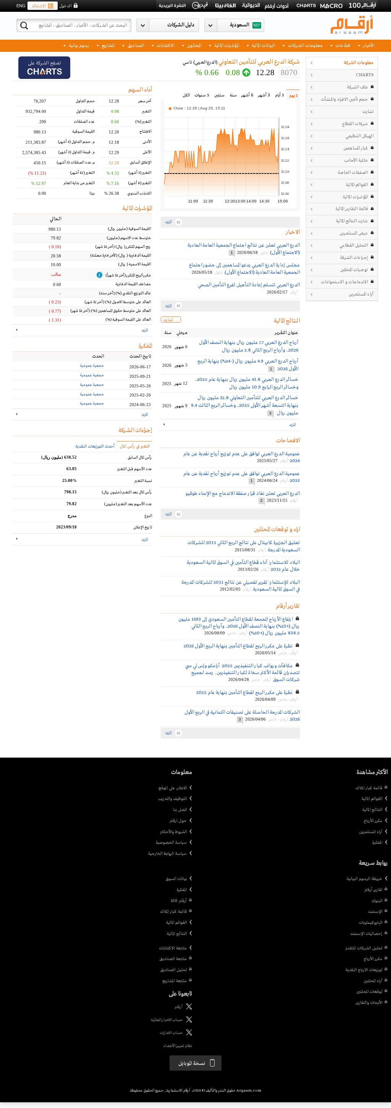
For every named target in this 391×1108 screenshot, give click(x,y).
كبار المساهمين (355, 148)
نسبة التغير (143, 481)
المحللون (193, 45)
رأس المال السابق (140, 457)
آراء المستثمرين (361, 294)
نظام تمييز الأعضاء (177, 1046)
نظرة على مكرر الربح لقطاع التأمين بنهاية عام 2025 (244, 692)
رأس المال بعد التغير (127, 492)
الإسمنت (375, 911)
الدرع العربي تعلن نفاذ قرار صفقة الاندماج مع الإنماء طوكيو (243, 493)
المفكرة (377, 842)
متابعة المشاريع (174, 981)
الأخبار (368, 45)
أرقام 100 (179, 901)
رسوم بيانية (78, 45)
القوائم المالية (357, 185)
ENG (21, 5)
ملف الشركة (357, 87)
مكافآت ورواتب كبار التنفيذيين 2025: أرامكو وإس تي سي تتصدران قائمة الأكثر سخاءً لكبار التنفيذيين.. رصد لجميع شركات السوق (242, 673)
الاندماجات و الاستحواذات (344, 282)
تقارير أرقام (373, 890)
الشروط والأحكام (173, 832)
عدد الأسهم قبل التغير (134, 469)
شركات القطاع (355, 124)
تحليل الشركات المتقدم (363, 948)
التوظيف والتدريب (172, 798)
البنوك (377, 901)
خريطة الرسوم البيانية (364, 879)
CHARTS (364, 75)
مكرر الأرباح (373, 821)
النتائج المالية (372, 810)
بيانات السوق (176, 879)
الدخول (65, 6)
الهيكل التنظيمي (359, 136)
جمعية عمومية (92, 365)
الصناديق (135, 45)
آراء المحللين (373, 981)
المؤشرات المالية (226, 45)
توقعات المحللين (369, 991)
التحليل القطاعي (353, 245)
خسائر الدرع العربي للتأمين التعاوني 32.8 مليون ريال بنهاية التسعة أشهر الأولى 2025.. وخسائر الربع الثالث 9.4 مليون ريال (244, 405)
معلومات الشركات (305, 45)
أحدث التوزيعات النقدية (95, 446)
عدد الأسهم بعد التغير (128, 504)
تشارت (367, 111)
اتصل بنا (180, 810)
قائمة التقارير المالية (351, 209)
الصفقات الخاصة (353, 172)
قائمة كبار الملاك (368, 788)
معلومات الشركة (358, 63)
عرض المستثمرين (353, 233)
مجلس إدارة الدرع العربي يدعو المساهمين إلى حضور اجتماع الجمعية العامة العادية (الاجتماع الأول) (244, 268)
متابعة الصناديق (173, 959)
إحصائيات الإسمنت (366, 933)
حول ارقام (178, 821)
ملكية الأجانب (356, 160)
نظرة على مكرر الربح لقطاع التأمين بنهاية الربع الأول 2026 (238, 646)
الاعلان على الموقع (172, 788)
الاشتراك (39, 6)
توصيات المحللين (354, 270)
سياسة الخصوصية (171, 842)
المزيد (292, 424)
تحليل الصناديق (173, 970)
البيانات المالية (262, 45)
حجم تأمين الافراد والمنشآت (344, 99)
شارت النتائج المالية (352, 221)
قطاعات (342, 45)
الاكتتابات (164, 45)
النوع (148, 516)
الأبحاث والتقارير (369, 1002)
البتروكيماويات (370, 922)
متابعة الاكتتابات (173, 948)
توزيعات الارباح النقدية (363, 970)
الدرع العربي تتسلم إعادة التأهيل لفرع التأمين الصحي (249, 285)
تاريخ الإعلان (142, 527)
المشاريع (107, 45)
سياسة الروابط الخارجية (167, 853)
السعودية (239, 25)
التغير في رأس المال (135, 446)
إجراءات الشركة (354, 257)
